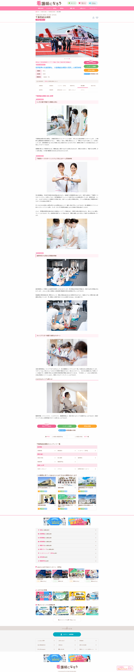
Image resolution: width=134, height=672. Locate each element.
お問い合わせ (61, 640)
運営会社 (60, 645)
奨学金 (61, 8)
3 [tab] (69, 59)
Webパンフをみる (91, 62)
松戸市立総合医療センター (44, 487)
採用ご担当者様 (82, 645)
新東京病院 (61, 487)
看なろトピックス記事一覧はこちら (67, 619)
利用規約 (81, 640)
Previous (37, 40)
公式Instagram (42, 649)
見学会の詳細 (91, 70)
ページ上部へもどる (67, 628)
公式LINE (62, 649)
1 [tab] (65, 59)
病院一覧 (72, 8)
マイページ (92, 8)
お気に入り (82, 8)
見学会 (46, 81)
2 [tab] (67, 59)
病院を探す (41, 8)
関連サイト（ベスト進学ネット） (86, 649)
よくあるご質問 (41, 640)
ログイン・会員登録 (68, 634)
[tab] (67, 530)
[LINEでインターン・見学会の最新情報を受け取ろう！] (93, 17)
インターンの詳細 (91, 66)
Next (97, 40)
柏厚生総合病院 (42, 505)
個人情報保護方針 (42, 645)
